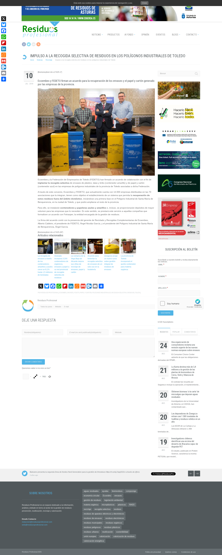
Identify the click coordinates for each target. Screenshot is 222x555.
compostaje (131, 491)
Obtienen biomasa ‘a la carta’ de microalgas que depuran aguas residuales (185, 394)
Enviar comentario (33, 362)
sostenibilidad (122, 532)
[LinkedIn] (4, 49)
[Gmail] (4, 61)
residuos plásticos (112, 527)
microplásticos (108, 505)
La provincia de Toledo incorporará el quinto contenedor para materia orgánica (128, 263)
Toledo (137, 293)
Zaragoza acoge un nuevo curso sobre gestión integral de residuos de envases (111, 263)
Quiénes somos (171, 552)
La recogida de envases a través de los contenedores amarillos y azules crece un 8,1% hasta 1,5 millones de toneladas (45, 265)
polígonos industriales (101, 293)
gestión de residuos (92, 500)
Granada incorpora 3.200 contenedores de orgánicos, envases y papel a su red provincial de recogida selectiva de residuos (61, 267)
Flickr (34, 44)
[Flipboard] (4, 43)
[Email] (4, 73)
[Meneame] (4, 55)
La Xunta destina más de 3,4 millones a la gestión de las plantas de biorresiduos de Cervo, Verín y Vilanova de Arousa (183, 372)
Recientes (164, 332)
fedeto (76, 293)
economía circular (91, 495)
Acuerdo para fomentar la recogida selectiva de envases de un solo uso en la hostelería (95, 263)
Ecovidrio (107, 495)
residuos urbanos (91, 532)
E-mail (66, 307)
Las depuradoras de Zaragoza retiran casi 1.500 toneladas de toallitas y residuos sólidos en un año (185, 417)
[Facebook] (4, 31)
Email (161, 265)
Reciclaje (49, 60)
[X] (4, 19)
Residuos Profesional (49, 293)
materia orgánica (91, 505)
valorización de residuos (124, 536)
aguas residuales (91, 491)
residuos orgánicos (114, 523)
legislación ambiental (113, 500)
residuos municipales (93, 523)
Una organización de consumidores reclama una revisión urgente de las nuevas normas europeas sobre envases (185, 346)
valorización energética (94, 541)
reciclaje (87, 509)
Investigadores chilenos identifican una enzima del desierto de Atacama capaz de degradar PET (184, 442)
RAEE (132, 505)
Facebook (24, 44)
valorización (105, 536)
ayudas (105, 491)
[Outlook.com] (4, 67)
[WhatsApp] (4, 37)
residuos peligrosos (92, 527)
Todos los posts (46, 307)
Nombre (162, 276)
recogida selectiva (119, 293)
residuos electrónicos (114, 518)
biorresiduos (117, 491)
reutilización (107, 532)
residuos (130, 293)
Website (58, 307)
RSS (38, 44)
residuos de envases (93, 518)
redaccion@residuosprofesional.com (37, 522)
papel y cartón (86, 293)
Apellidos (163, 288)
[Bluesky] (4, 25)
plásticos (122, 505)
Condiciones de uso (188, 552)
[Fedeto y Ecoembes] (96, 132)
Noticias (40, 60)
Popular (176, 332)
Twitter (29, 44)
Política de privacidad (153, 552)
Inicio (32, 60)
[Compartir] (4, 79)
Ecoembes (62, 293)
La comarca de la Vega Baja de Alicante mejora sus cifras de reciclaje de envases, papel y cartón (78, 264)
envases (70, 293)
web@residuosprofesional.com (34, 525)
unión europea (90, 536)
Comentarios (190, 332)
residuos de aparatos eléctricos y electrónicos (104, 514)
